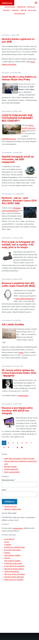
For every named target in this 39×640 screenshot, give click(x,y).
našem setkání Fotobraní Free (25, 298)
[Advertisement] (20, 25)
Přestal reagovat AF (11, 469)
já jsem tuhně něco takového (14, 566)
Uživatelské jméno (8, 480)
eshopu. (21, 352)
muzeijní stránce (23, 395)
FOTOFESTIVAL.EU (9, 139)
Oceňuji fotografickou (11, 571)
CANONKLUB (21, 7)
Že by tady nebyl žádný (12, 550)
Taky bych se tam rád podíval (14, 574)
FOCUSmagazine (19, 13)
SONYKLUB (31, 7)
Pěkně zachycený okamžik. (14, 579)
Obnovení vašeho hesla (12, 509)
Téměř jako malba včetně (13, 563)
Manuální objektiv (10, 466)
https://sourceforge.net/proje (14, 569)
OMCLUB (23, 10)
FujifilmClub (7, 3)
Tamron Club (32, 10)
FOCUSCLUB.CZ (9, 7)
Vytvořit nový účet (10, 506)
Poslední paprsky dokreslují (14, 577)
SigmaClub (6, 10)
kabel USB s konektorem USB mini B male (19, 458)
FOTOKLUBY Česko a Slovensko (29, 128)
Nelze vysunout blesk (11, 472)
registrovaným (18, 528)
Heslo (4, 490)
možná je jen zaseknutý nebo (14, 547)
